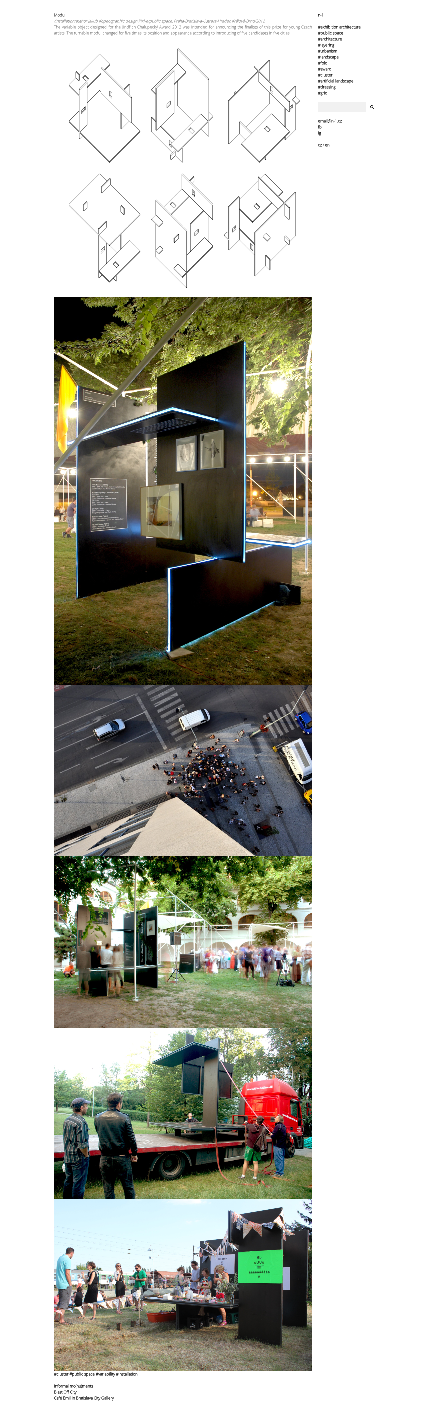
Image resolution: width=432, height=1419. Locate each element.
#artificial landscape (336, 81)
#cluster (325, 75)
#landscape (328, 57)
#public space (330, 33)
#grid (323, 93)
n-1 (321, 15)
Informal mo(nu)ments (73, 1386)
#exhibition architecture (339, 27)
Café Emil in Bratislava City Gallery (84, 1398)
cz (320, 145)
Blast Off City (65, 1392)
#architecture (330, 39)
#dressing (327, 87)
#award (325, 69)
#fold (323, 63)
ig (319, 133)
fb (320, 127)
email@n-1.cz (330, 121)
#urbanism (327, 51)
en (327, 145)
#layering (326, 45)
